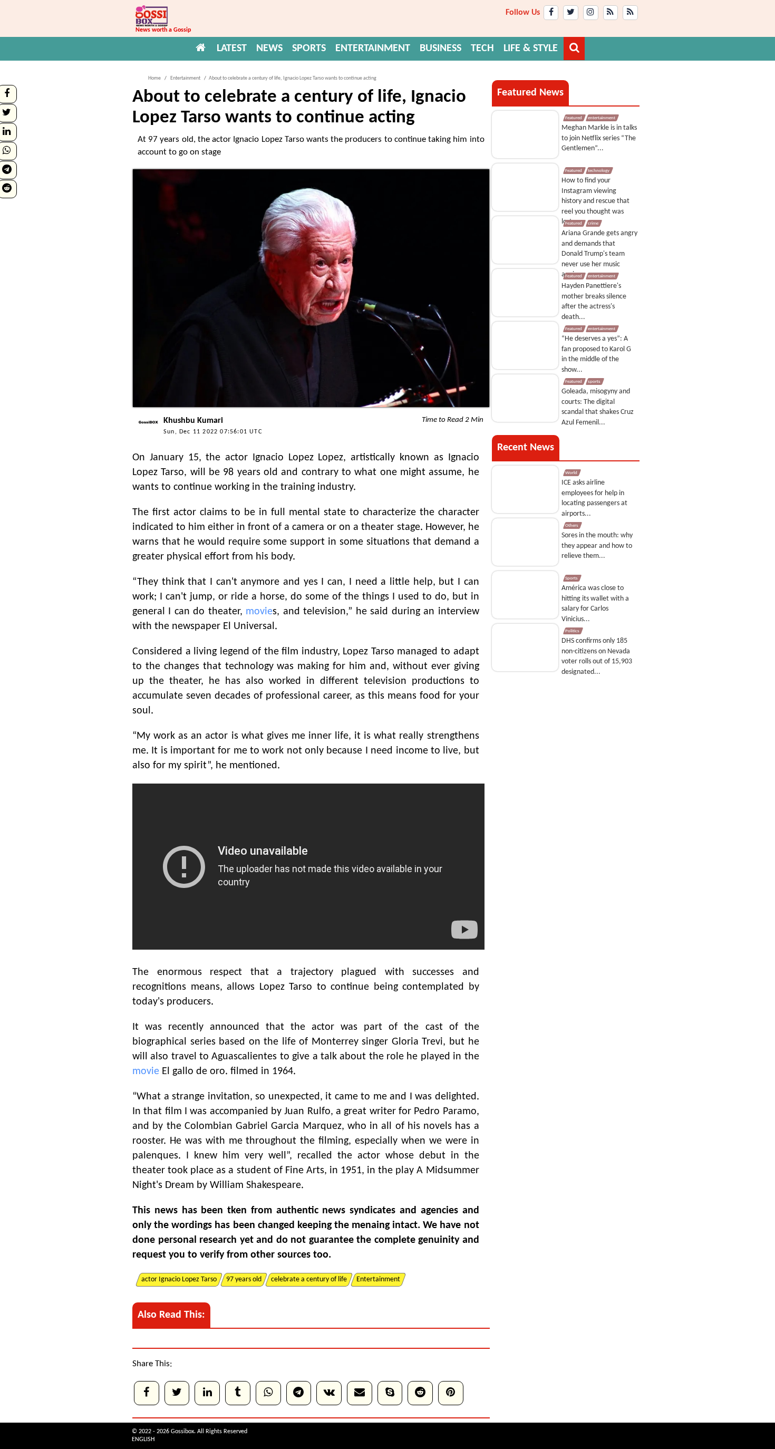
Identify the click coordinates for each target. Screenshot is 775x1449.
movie (259, 611)
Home (154, 78)
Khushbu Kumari (193, 421)
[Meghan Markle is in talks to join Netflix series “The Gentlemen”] (525, 134)
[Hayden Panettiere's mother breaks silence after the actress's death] (525, 292)
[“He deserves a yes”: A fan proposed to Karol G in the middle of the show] (525, 345)
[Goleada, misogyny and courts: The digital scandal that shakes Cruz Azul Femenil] (525, 398)
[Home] (200, 48)
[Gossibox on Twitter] (570, 12)
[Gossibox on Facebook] (551, 12)
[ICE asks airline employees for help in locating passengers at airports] (525, 489)
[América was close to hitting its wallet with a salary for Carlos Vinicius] (525, 595)
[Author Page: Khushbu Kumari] (145, 434)
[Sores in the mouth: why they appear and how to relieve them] (525, 542)
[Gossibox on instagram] (590, 12)
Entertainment (184, 78)
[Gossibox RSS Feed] (610, 12)
